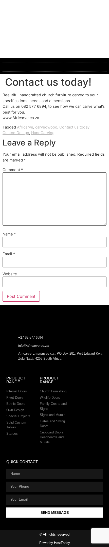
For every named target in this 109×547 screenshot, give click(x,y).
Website (10, 274)
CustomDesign (16, 132)
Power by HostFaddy (54, 543)
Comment (13, 170)
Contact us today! (74, 127)
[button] (54, 67)
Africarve (25, 127)
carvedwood (46, 127)
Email (9, 254)
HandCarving (43, 132)
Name (9, 234)
